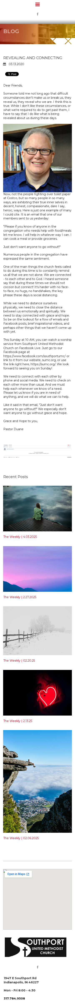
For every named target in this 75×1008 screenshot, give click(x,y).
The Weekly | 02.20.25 (19, 660)
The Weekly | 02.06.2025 (21, 838)
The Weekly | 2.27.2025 (19, 597)
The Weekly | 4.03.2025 (20, 537)
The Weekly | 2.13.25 (17, 721)
